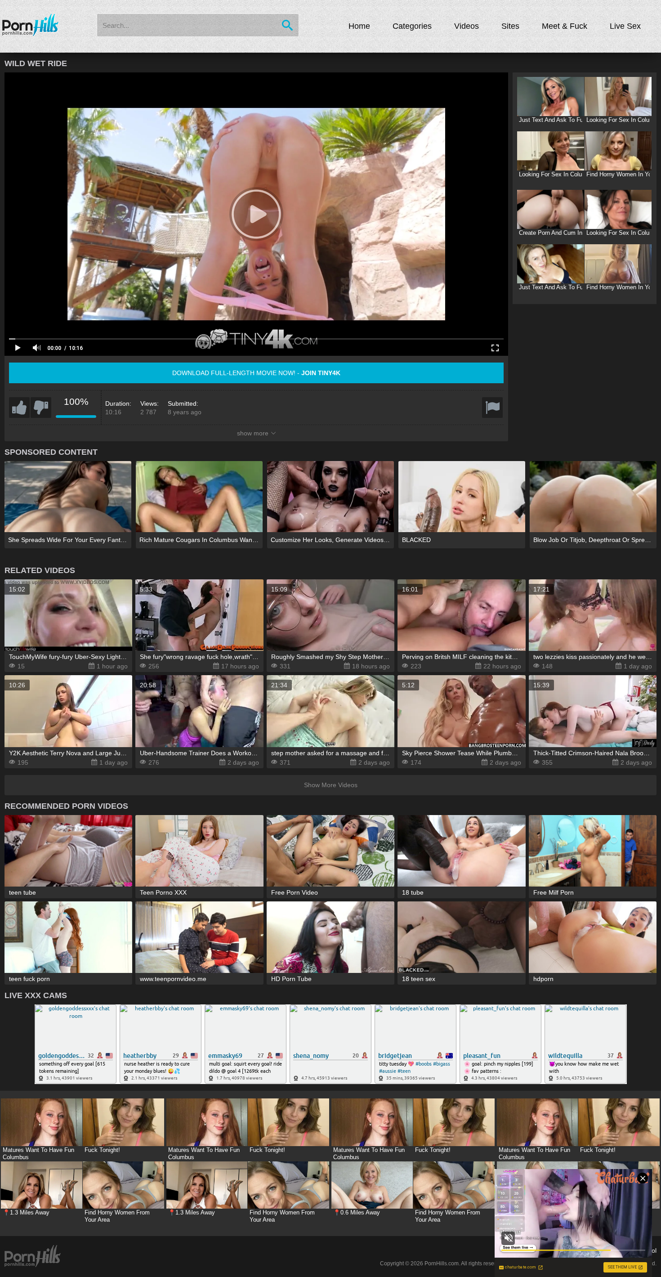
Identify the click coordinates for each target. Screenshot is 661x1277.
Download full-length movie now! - (256, 372)
